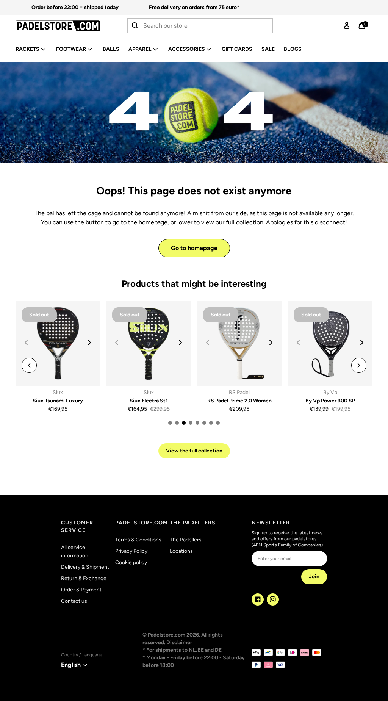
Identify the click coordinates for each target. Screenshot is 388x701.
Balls (111, 49)
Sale (268, 49)
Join (314, 576)
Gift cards (237, 49)
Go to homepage (194, 248)
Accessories (186, 49)
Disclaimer (179, 642)
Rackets (27, 49)
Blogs (293, 49)
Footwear (71, 49)
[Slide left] (29, 365)
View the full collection (194, 451)
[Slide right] (89, 342)
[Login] (346, 25)
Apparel (140, 49)
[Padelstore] (58, 25)
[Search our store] (135, 25)
